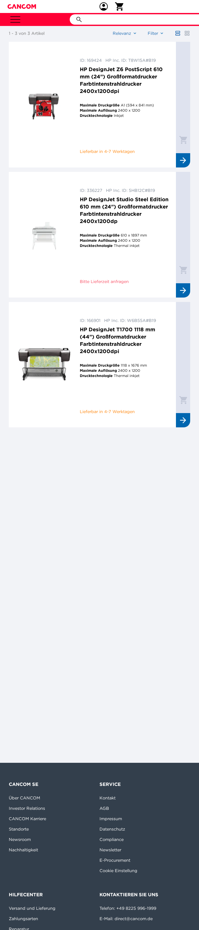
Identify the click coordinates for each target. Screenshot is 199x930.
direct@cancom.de (134, 918)
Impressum (111, 818)
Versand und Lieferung (32, 908)
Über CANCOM (24, 797)
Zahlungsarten (23, 918)
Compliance (112, 839)
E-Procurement (115, 860)
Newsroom (20, 839)
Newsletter (110, 849)
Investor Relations (27, 808)
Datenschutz (112, 829)
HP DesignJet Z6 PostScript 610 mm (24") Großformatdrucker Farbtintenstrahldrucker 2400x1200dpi (121, 80)
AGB (104, 808)
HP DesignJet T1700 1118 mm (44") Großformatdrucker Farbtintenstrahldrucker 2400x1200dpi (117, 340)
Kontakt (108, 797)
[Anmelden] (104, 6)
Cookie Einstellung (118, 870)
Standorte (19, 829)
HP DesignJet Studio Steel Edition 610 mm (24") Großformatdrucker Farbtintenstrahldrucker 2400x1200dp (124, 210)
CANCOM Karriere (27, 818)
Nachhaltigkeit (23, 849)
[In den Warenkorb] (183, 140)
